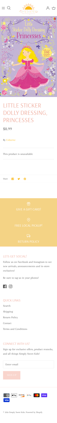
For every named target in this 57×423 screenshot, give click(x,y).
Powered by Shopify (34, 412)
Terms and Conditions (15, 328)
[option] (28, 56)
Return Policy (10, 317)
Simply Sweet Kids (17, 412)
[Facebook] (5, 286)
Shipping (8, 311)
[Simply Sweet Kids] (28, 8)
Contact (7, 323)
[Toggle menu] (3, 8)
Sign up (11, 375)
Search (7, 305)
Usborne (11, 139)
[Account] (47, 8)
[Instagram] (10, 286)
